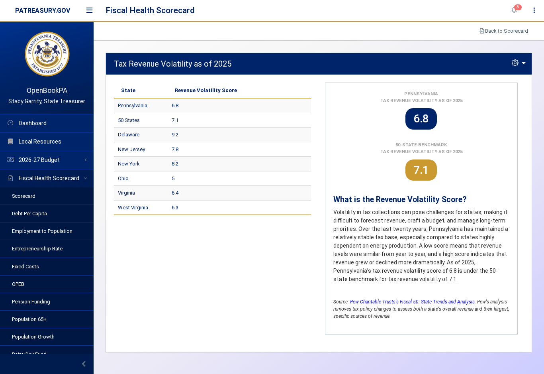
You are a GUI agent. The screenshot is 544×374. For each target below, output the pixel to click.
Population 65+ (29, 319)
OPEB (18, 284)
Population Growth (33, 337)
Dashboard (32, 123)
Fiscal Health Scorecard (48, 178)
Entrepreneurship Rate (37, 249)
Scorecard (23, 196)
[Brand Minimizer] (47, 364)
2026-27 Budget (39, 160)
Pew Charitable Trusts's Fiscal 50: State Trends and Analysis (412, 302)
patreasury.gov (42, 10)
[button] (514, 10)
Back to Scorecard (506, 31)
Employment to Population (42, 231)
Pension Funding (31, 302)
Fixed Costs (25, 267)
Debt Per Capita (29, 214)
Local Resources (39, 141)
